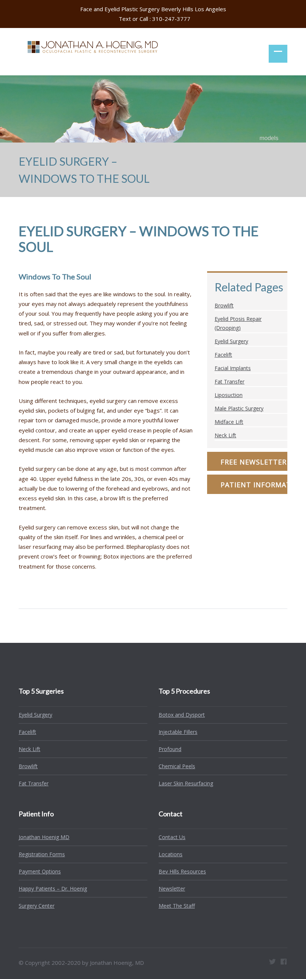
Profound (170, 749)
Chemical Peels (177, 766)
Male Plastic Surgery (239, 408)
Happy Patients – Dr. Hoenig (53, 888)
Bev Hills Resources (182, 871)
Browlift (224, 305)
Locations (170, 854)
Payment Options (40, 871)
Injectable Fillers (178, 731)
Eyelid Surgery (231, 341)
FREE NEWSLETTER (254, 461)
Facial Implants (233, 368)
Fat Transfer (229, 381)
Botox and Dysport (182, 714)
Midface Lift (229, 421)
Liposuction (229, 394)
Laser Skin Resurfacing (186, 783)
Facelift (223, 354)
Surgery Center (36, 905)
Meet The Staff (177, 905)
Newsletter (172, 888)
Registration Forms (42, 854)
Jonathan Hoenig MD (44, 837)
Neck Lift (225, 435)
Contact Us (172, 837)
